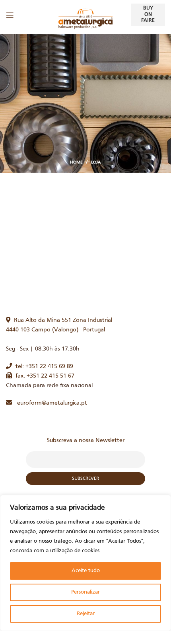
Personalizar (85, 592)
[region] (85, 563)
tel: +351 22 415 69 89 (42, 366)
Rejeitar (86, 613)
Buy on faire (148, 14)
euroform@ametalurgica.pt (49, 403)
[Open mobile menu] (10, 15)
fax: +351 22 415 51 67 (43, 376)
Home (76, 162)
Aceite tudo (86, 570)
